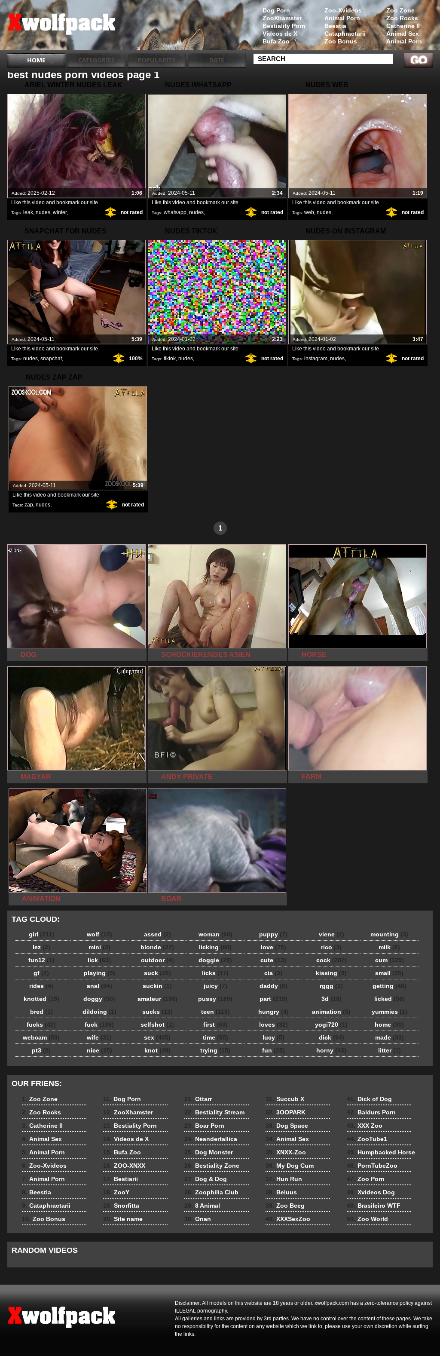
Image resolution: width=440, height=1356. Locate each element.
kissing (331, 972)
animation (331, 1011)
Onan (197, 1218)
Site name (123, 1218)
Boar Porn (204, 1125)
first (215, 1024)
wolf (99, 934)
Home (36, 60)
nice (99, 1050)
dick (331, 1037)
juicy (215, 985)
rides (41, 985)
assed (157, 934)
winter (60, 212)
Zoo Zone (400, 10)
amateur (157, 998)
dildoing (99, 1011)
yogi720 (331, 1024)
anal (99, 985)
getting (389, 985)
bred (41, 1011)
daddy (273, 985)
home (389, 1024)
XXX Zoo (364, 1125)
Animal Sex (402, 33)
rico (331, 947)
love (273, 947)
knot (157, 1050)
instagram (315, 359)
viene (331, 934)
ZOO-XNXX (124, 1165)
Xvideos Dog (371, 1192)
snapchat (51, 359)
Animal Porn (404, 41)
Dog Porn (276, 10)
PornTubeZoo (372, 1165)
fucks (41, 1024)
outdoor (157, 960)
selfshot (157, 1024)
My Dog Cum (290, 1165)
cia (273, 972)
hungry (273, 1011)
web (309, 212)
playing (99, 972)
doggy (99, 998)
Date (216, 60)
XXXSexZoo (288, 1218)
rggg (331, 985)
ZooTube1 (367, 1138)
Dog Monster (208, 1152)
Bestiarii (120, 1178)
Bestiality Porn (284, 25)
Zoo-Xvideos (343, 10)
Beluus (281, 1192)
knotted (41, 998)
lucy (273, 1037)
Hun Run (284, 1178)
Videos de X (280, 33)
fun (273, 1050)
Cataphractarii (345, 33)
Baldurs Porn (371, 1112)
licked (389, 998)
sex (157, 1037)
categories (96, 60)
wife (99, 1037)
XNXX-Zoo (286, 1152)
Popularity (157, 60)
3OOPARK (286, 1112)
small (389, 972)
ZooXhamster (282, 18)
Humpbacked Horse (381, 1152)
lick (99, 960)
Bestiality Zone (211, 1165)
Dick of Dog (369, 1098)
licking (215, 947)
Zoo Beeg (285, 1205)
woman (215, 934)
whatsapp (175, 212)
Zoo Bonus (340, 41)
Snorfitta (121, 1205)
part (273, 998)
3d (331, 998)
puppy (273, 934)
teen (215, 1011)
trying (215, 1050)
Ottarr (198, 1098)
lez (41, 947)
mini (99, 947)
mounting (389, 934)
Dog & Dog (205, 1178)
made (389, 1037)
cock (331, 960)
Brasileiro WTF (373, 1205)
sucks (157, 1011)
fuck (99, 1024)
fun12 (41, 960)
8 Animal (202, 1205)
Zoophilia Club (211, 1192)
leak (28, 212)
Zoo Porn (366, 1178)
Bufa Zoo (276, 41)
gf (41, 972)
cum (389, 960)
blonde (157, 947)
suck (157, 972)
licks (215, 972)
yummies (389, 1011)
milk (389, 947)
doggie (215, 960)
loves (273, 1024)
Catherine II (403, 25)
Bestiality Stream (214, 1112)
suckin (157, 985)
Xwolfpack (61, 27)
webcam (41, 1037)
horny (331, 1050)
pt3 (41, 1050)
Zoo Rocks (402, 18)
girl (41, 934)
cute (273, 960)
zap (28, 505)
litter (389, 1050)
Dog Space (287, 1125)
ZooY (116, 1192)
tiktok (170, 359)
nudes (43, 212)
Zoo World (367, 1218)
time (215, 1037)
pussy (215, 998)
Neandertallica (210, 1138)
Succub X (285, 1098)
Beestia (335, 25)
